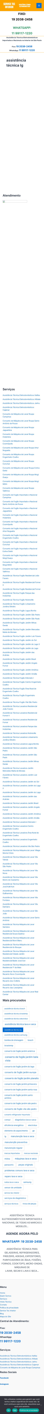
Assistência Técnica (10, 94)
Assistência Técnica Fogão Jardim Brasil (19, 659)
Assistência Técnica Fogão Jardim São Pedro (21, 615)
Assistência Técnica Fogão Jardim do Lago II (21, 644)
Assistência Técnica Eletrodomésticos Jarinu (21, 403)
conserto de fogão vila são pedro (21, 1109)
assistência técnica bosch (14, 1008)
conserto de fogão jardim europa (20, 1072)
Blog (2, 1313)
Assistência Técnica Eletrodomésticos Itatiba (21, 395)
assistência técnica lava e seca (20, 1024)
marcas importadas (12, 1153)
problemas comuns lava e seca (19, 1170)
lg (5, 1136)
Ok (8, 1410)
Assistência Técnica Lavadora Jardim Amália (21, 818)
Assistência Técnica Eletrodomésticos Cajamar (19, 1365)
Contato (3, 1305)
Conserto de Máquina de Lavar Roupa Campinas (20, 1368)
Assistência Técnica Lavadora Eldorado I (19, 822)
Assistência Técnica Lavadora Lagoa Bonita (21, 744)
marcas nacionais (31, 1153)
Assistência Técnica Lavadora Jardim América (22, 814)
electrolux (32, 1125)
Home (2, 1293)
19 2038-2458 (22, 19)
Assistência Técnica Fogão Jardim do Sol (20, 640)
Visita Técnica (5, 1302)
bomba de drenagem (14, 1040)
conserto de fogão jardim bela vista (21, 1059)
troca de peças (29, 1203)
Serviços (3, 1299)
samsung (27, 1182)
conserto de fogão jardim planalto (22, 1078)
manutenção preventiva (16, 1142)
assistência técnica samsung (15, 1035)
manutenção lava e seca (22, 1136)
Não (14, 1410)
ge (33, 1131)
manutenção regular (13, 1148)
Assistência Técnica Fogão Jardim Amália (20, 674)
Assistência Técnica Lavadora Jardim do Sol (21, 782)
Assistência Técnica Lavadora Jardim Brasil (20, 803)
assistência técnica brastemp (16, 1014)
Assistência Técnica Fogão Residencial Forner (21, 589)
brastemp (9, 1045)
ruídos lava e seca (11, 1182)
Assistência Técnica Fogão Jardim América (20, 670)
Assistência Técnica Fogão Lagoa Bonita (19, 611)
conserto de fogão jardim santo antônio (19, 1096)
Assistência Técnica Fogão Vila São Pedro (20, 702)
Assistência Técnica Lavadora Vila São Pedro (21, 846)
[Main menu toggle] (39, 5)
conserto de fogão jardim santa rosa (21, 1089)
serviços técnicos (11, 1204)
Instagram (4, 1384)
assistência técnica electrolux (16, 1019)
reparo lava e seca (13, 1176)
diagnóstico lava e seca (25, 1120)
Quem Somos (5, 1296)
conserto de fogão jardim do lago (19, 1066)
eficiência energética (14, 1125)
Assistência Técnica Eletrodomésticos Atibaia (21, 399)
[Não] (41, 1405)
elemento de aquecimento (16, 1131)
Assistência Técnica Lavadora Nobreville (19, 733)
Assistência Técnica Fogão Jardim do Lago (20, 648)
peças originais (25, 1164)
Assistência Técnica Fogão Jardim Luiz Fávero (22, 636)
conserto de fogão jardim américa (20, 1051)
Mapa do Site (5, 1316)
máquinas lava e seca (26, 1158)
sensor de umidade (13, 1187)
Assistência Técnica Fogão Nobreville (18, 600)
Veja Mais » (10, 136)
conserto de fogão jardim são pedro (21, 1103)
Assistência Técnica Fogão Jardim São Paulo (21, 619)
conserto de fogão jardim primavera (21, 1084)
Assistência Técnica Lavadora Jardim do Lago (22, 792)
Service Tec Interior (8, 1311)
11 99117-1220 (22, 33)
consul (7, 1120)
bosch (30, 1040)
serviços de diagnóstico (15, 1198)
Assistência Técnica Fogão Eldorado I (18, 678)
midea (7, 1159)
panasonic (9, 1165)
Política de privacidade (9, 1308)
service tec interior (11, 1193)
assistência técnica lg (13, 1030)
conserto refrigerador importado (17, 1115)
